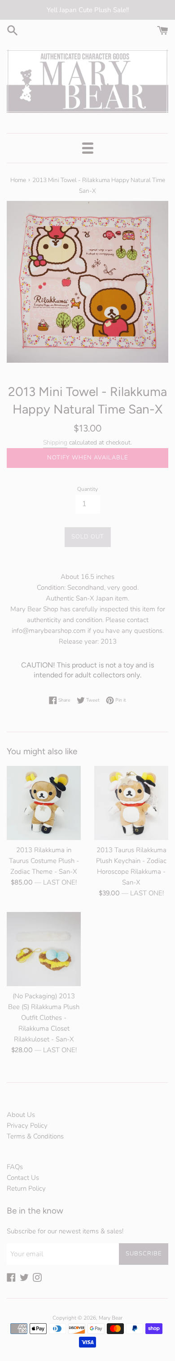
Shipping (55, 442)
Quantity (87, 489)
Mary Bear (110, 1317)
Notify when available (87, 458)
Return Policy (26, 1188)
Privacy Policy (27, 1125)
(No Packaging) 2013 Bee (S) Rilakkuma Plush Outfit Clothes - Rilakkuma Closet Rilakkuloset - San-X (43, 1018)
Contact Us (23, 1177)
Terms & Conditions (35, 1136)
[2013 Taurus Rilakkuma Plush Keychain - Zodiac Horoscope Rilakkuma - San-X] (131, 803)
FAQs (15, 1166)
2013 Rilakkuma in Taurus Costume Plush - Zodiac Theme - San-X (44, 860)
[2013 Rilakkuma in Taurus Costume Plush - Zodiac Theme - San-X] (44, 803)
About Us (21, 1114)
